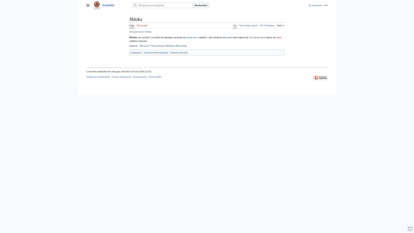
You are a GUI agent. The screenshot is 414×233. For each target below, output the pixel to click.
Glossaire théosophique (156, 52)
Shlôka (148, 32)
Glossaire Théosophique (152, 45)
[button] (88, 5)
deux (263, 37)
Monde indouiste (179, 52)
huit (251, 37)
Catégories (136, 52)
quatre (229, 37)
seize (278, 37)
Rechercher (201, 5)
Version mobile (155, 77)
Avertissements (140, 77)
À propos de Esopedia (121, 77)
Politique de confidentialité (98, 77)
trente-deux (192, 37)
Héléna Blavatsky (177, 45)
